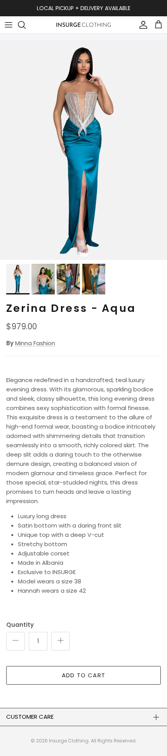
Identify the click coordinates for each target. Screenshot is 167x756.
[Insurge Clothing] (83, 24)
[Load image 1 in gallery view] (83, 150)
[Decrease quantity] (15, 641)
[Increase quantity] (60, 641)
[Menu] (8, 24)
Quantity (20, 625)
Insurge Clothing (69, 740)
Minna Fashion (35, 343)
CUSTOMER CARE (30, 717)
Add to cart (83, 675)
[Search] (25, 24)
